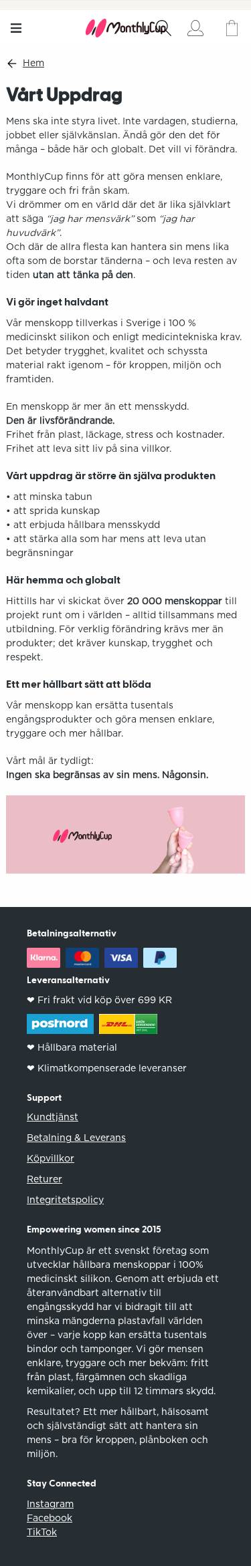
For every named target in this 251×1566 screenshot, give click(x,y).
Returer (44, 1179)
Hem (33, 63)
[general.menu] (16, 28)
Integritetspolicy (65, 1199)
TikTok (42, 1532)
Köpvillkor (50, 1158)
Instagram (50, 1503)
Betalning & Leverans (76, 1137)
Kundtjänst (52, 1117)
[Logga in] (195, 28)
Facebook (49, 1518)
